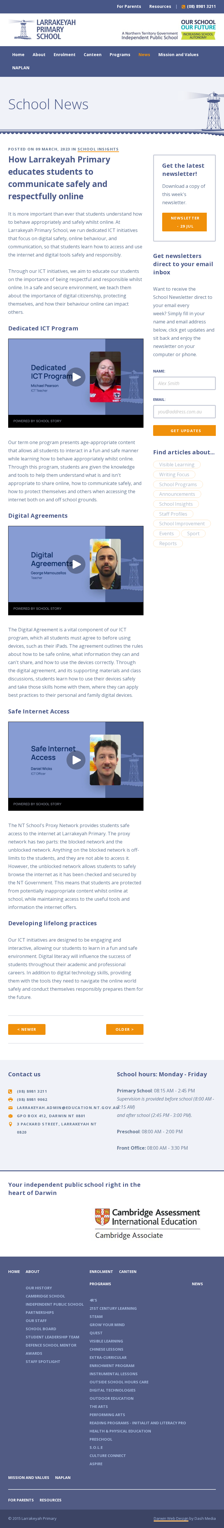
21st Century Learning (113, 1308)
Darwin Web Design (171, 1518)
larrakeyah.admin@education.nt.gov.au (68, 1107)
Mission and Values (178, 54)
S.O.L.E (96, 1447)
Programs (120, 54)
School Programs (178, 484)
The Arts (99, 1406)
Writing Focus (174, 474)
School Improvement (182, 523)
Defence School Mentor (51, 1345)
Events (166, 533)
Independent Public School (55, 1304)
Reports (168, 543)
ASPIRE (96, 1463)
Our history (39, 1287)
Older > (125, 1029)
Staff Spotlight (43, 1361)
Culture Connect (108, 1455)
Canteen (93, 54)
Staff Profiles (173, 514)
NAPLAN (20, 67)
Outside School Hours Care (119, 1382)
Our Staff (36, 1320)
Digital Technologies (113, 1390)
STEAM (96, 1316)
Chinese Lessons (106, 1349)
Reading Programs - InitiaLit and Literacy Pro (138, 1422)
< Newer (26, 1029)
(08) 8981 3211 (201, 6)
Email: (159, 399)
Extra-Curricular (108, 1357)
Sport (193, 533)
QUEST (96, 1332)
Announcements (177, 494)
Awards (34, 1353)
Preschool (101, 1439)
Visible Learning (177, 464)
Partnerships (40, 1312)
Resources (160, 6)
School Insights (98, 149)
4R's (93, 1300)
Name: (159, 371)
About (39, 54)
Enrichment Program (112, 1365)
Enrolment (65, 54)
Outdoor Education (112, 1398)
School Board (41, 1328)
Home (18, 54)
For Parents (129, 6)
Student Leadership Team (52, 1337)
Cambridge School (45, 1296)
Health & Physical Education (120, 1431)
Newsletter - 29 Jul (185, 222)
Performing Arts (107, 1414)
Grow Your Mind (107, 1324)
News (144, 54)
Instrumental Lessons (114, 1373)
